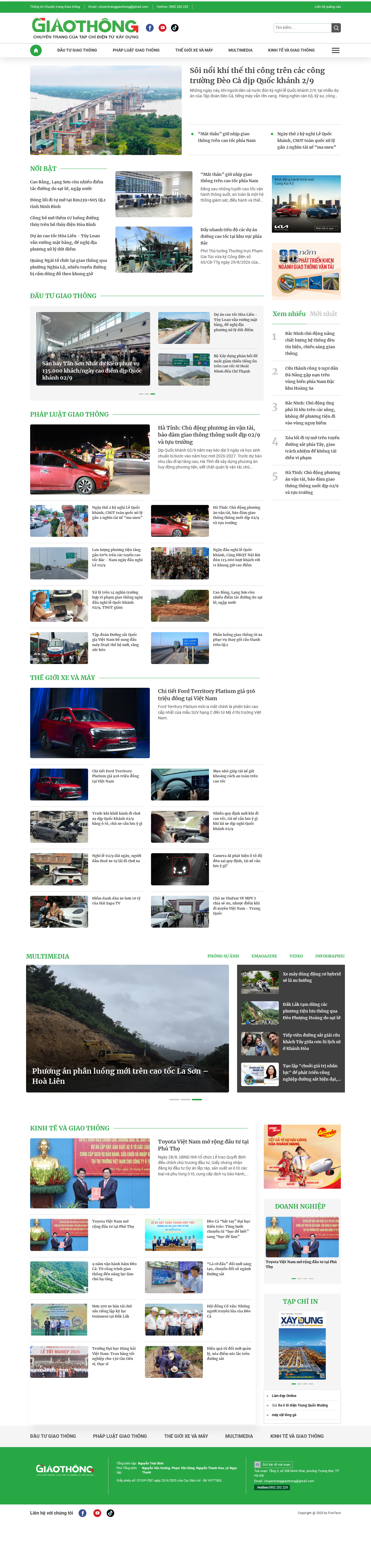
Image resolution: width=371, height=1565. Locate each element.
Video (296, 956)
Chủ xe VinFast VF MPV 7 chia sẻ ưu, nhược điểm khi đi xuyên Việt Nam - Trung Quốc (236, 906)
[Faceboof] (82, 1513)
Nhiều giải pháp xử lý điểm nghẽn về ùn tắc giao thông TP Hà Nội (310, 980)
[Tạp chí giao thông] (85, 28)
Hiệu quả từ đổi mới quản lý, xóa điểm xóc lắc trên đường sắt (229, 1353)
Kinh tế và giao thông (70, 1128)
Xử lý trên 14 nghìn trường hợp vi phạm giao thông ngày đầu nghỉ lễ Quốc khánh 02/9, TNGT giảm (117, 600)
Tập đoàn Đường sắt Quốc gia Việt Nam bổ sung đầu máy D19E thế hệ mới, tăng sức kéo (115, 642)
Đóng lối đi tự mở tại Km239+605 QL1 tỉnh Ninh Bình (68, 203)
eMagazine (264, 956)
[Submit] (336, 27)
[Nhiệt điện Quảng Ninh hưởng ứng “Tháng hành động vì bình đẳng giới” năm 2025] (260, 1074)
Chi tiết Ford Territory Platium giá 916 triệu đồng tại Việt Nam (206, 695)
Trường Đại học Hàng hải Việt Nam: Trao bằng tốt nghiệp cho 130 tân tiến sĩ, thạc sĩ (114, 1356)
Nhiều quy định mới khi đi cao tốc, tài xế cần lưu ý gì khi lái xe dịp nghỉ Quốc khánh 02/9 (236, 821)
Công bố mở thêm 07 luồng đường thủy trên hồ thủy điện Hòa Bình (64, 221)
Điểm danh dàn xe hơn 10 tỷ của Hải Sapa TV (116, 901)
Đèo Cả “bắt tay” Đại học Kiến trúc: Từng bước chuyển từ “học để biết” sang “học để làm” (228, 1229)
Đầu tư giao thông (63, 296)
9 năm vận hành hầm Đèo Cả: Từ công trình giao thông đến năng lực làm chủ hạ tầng (114, 1271)
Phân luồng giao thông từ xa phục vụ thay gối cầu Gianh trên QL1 (237, 639)
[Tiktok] (175, 28)
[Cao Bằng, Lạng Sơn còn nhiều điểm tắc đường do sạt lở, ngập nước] (180, 606)
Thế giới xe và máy (62, 678)
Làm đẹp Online (284, 1396)
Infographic (330, 956)
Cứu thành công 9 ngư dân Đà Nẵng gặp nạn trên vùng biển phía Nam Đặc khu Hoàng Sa (311, 378)
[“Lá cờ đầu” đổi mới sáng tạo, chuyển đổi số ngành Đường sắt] (174, 1277)
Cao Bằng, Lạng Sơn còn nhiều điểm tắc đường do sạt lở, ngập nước (66, 185)
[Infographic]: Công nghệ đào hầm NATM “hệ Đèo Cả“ (123, 1076)
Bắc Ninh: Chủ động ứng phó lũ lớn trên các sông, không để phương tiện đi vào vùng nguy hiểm (310, 412)
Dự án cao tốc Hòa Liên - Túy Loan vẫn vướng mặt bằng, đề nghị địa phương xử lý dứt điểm (65, 242)
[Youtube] (162, 28)
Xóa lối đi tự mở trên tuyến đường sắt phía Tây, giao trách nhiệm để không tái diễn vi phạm (312, 447)
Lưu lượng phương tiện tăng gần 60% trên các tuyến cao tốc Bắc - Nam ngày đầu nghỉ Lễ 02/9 (117, 557)
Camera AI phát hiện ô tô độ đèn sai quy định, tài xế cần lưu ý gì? (237, 860)
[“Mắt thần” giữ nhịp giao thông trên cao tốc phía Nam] (153, 194)
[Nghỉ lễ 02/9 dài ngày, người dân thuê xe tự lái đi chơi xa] (59, 869)
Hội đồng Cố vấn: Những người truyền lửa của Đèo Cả (229, 1311)
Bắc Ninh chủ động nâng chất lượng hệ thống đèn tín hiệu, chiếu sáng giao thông (310, 343)
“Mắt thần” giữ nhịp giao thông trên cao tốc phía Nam (227, 137)
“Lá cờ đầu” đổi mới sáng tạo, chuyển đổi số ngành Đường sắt (229, 1269)
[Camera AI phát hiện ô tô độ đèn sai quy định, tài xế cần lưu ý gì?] (180, 869)
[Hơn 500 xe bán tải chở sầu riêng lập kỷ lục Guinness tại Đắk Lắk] (59, 1320)
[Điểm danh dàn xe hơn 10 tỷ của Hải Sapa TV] (59, 912)
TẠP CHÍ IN (300, 1301)
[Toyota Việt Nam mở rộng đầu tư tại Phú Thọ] (90, 1173)
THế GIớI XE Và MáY (194, 50)
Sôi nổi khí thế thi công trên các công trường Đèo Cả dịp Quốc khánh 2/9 (257, 75)
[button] (141, 394)
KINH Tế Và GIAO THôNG (291, 50)
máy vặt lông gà (284, 1415)
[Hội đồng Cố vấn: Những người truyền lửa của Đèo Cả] (174, 1320)
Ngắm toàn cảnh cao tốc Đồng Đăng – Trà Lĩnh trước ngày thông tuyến (312, 1011)
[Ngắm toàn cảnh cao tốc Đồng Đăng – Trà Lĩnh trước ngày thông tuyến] (260, 1013)
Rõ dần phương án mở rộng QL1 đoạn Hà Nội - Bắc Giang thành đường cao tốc (93, 374)
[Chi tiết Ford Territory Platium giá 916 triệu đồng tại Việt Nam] (90, 723)
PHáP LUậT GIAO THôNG (136, 50)
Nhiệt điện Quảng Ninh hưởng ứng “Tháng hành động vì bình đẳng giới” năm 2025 (308, 1072)
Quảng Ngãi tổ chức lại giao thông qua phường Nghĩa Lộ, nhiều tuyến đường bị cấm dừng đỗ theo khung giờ (68, 267)
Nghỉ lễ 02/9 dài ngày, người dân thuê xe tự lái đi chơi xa (116, 858)
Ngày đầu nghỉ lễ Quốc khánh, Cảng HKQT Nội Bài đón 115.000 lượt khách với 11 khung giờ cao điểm (236, 557)
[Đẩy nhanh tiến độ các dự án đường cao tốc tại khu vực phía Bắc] (153, 250)
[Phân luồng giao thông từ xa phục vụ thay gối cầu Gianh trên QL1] (180, 648)
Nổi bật (43, 169)
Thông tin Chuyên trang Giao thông (55, 7)
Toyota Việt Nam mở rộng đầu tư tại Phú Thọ (203, 1145)
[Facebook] (149, 28)
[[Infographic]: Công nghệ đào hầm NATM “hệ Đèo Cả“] (127, 1029)
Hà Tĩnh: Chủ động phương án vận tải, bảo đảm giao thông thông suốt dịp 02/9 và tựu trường (209, 435)
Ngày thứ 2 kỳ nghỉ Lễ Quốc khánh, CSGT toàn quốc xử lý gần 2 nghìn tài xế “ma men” (306, 140)
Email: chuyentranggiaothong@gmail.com (118, 7)
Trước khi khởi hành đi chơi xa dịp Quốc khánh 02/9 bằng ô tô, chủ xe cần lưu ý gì (117, 818)
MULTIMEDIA (240, 50)
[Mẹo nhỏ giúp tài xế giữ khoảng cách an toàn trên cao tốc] (180, 784)
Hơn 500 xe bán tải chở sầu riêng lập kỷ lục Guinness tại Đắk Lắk (112, 1311)
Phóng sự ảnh (223, 956)
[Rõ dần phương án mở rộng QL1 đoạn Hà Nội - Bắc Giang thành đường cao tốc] (93, 348)
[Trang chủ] (36, 50)
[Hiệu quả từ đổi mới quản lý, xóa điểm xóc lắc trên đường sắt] (174, 1362)
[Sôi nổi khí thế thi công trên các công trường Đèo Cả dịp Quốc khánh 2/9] (106, 110)
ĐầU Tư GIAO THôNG (77, 50)
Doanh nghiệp (300, 1206)
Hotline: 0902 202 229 (172, 7)
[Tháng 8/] (302, 1346)
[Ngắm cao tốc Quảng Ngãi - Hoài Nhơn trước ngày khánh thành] (260, 1043)
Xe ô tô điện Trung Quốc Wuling (303, 1405)
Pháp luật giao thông (69, 414)
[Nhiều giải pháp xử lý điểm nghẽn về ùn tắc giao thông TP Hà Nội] (260, 982)
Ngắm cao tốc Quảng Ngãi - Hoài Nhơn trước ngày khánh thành (310, 1042)
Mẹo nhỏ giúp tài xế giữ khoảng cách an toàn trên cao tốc (235, 776)
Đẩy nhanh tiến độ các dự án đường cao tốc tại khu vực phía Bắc (231, 236)
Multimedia (47, 956)
